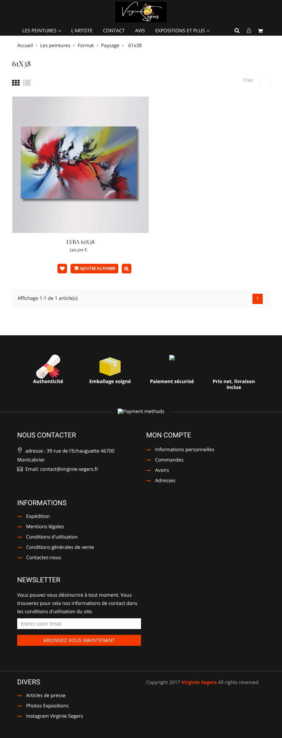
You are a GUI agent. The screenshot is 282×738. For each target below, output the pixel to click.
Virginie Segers (199, 682)
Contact (113, 31)
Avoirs (162, 471)
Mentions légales (45, 527)
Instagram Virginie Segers (50, 716)
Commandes (169, 460)
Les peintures (40, 31)
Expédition (38, 517)
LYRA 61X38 (80, 242)
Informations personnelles (184, 450)
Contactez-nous (43, 558)
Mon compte (168, 435)
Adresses (165, 481)
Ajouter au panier (98, 268)
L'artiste (82, 31)
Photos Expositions (43, 706)
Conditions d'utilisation (52, 537)
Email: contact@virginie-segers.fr (61, 469)
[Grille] (16, 83)
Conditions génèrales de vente (60, 548)
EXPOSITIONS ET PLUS (180, 31)
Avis (140, 31)
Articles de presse (41, 696)
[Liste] (27, 83)
